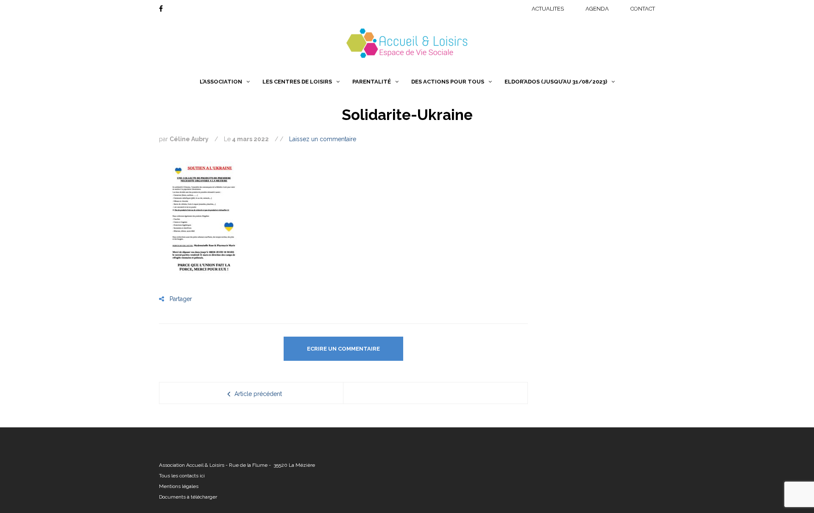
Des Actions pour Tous (447, 81)
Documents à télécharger (188, 497)
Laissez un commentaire (322, 139)
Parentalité (371, 81)
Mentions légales (178, 486)
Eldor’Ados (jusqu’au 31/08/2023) (556, 81)
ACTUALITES (548, 9)
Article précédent (258, 393)
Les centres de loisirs (297, 81)
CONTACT (642, 9)
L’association (221, 81)
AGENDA (597, 9)
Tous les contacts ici (182, 476)
